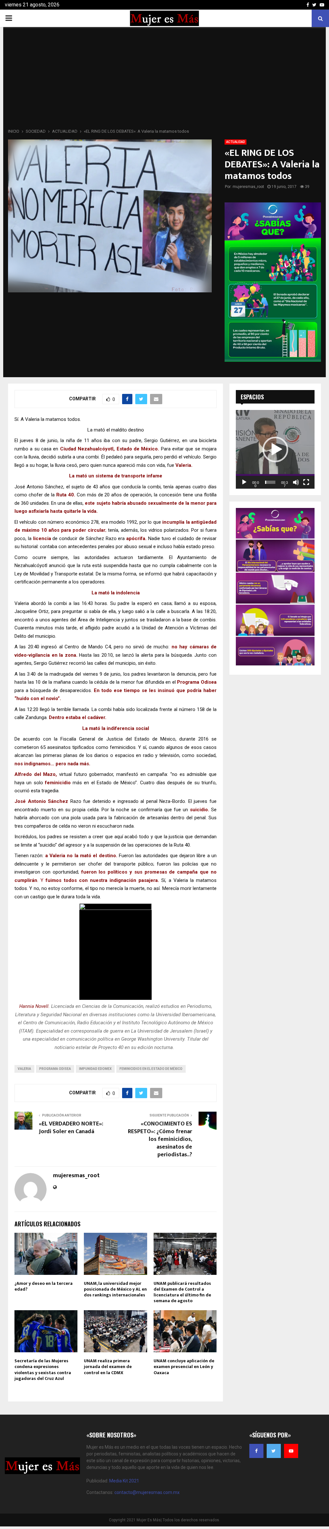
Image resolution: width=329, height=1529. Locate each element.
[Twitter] (274, 1451)
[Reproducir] (244, 482)
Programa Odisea (55, 1069)
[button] (275, 449)
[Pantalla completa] (306, 482)
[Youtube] (291, 1451)
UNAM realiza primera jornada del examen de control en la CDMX (108, 1366)
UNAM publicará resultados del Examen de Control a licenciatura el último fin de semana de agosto (182, 1292)
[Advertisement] (164, 80)
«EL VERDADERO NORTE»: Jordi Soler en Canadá (71, 1127)
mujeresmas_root (248, 186)
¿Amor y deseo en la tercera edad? (43, 1286)
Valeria (24, 1069)
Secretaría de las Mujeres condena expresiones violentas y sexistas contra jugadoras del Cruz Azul (42, 1369)
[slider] (270, 482)
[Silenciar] (296, 482)
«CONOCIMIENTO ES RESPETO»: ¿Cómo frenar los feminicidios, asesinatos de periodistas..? (160, 1139)
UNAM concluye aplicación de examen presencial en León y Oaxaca (184, 1366)
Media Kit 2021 (124, 1480)
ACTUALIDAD (235, 142)
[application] (275, 449)
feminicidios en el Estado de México (151, 1069)
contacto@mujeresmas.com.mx (147, 1492)
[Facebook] (256, 1451)
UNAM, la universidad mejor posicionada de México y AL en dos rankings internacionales (115, 1289)
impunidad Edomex (95, 1069)
